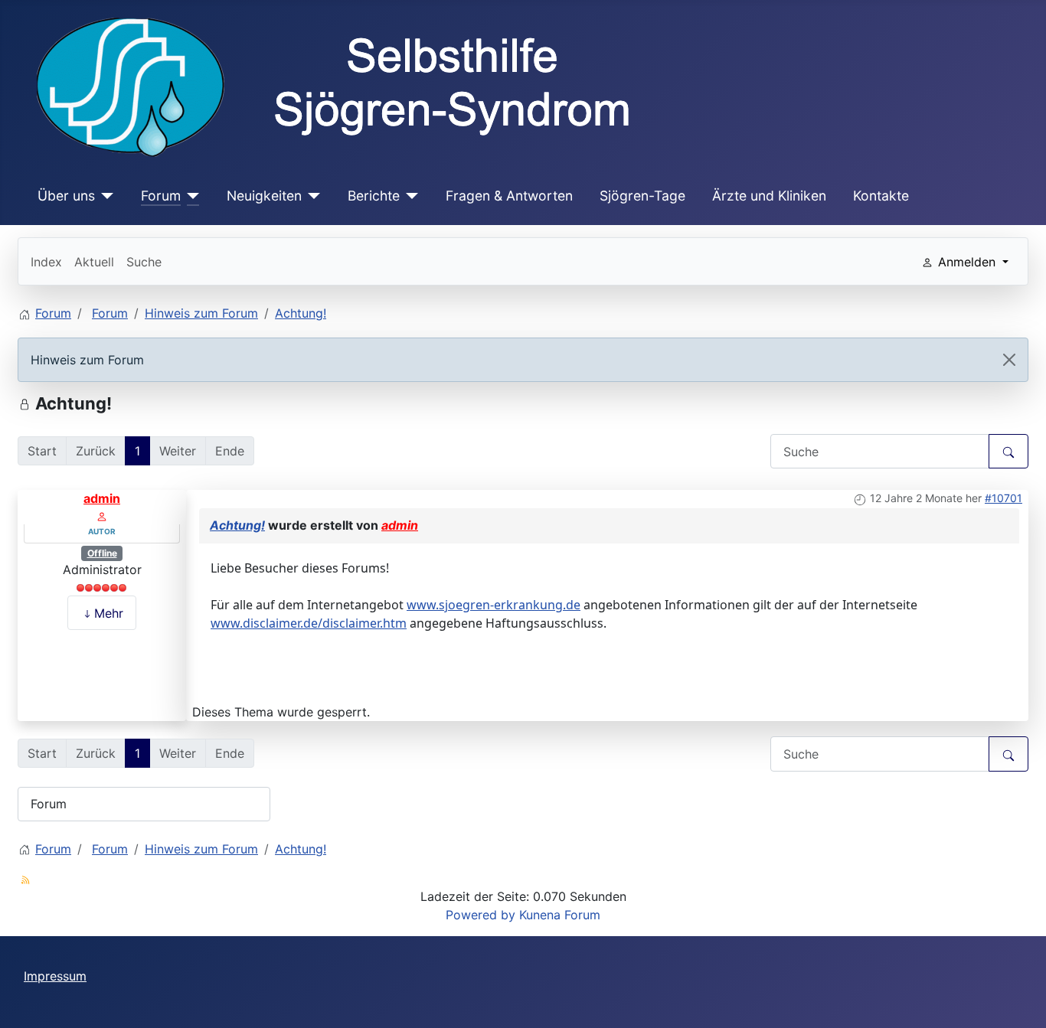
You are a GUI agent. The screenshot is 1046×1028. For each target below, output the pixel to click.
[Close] (1009, 359)
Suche (144, 261)
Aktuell (94, 261)
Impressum (55, 976)
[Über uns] (104, 196)
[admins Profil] (102, 516)
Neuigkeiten (264, 196)
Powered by (480, 914)
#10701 (1003, 497)
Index (46, 261)
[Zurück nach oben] (1019, 1000)
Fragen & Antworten (509, 196)
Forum (161, 196)
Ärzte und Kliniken (769, 196)
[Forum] (190, 196)
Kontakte (881, 196)
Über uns (66, 196)
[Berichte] (409, 196)
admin (101, 498)
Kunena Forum (559, 914)
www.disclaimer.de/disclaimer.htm (309, 623)
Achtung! (237, 525)
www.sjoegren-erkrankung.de (493, 604)
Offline (102, 553)
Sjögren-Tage (642, 196)
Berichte (374, 196)
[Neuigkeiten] (311, 196)
